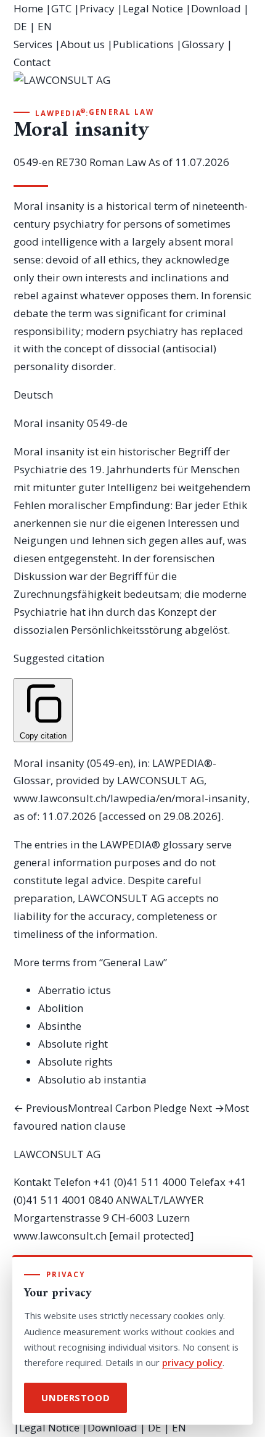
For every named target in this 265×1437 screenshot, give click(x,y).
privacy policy (192, 1362)
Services (33, 44)
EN (45, 26)
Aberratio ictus (74, 990)
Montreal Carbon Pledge (100, 1108)
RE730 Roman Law (101, 162)
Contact (32, 62)
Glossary (203, 44)
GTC (61, 8)
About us (82, 44)
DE (20, 26)
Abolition (60, 1008)
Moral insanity (49, 423)
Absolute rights (75, 1061)
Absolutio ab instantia (92, 1079)
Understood (75, 1397)
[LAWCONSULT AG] (133, 89)
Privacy (97, 8)
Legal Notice (153, 8)
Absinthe (59, 1026)
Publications (143, 44)
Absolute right (73, 1044)
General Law (121, 112)
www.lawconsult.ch (60, 1235)
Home (28, 8)
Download (216, 8)
